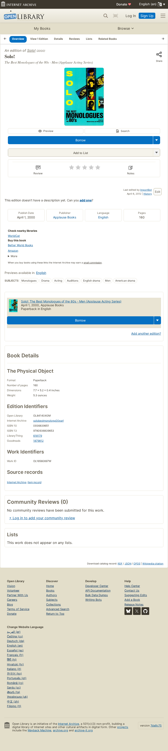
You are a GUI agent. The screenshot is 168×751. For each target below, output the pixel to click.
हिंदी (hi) (12, 659)
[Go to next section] (163, 39)
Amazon (13, 250)
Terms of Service (18, 609)
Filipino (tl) (14, 706)
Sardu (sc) (14, 687)
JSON (128, 563)
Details (58, 38)
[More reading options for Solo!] (156, 153)
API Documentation (97, 590)
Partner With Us (17, 595)
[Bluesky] (128, 611)
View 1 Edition (39, 38)
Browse (124, 28)
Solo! (31, 50)
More (14, 256)
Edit (157, 192)
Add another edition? (146, 333)
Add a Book (132, 599)
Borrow (80, 140)
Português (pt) (16, 678)
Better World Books (20, 245)
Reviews (74, 38)
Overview (18, 38)
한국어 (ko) (14, 673)
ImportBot (146, 189)
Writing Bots (93, 599)
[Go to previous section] (5, 39)
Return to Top (55, 613)
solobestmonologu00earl (48, 420)
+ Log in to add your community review (42, 518)
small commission (93, 262)
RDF (120, 563)
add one (86, 200)
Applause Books (64, 217)
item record (34, 482)
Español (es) (15, 650)
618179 (37, 435)
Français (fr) (15, 655)
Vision (11, 586)
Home (50, 586)
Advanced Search (57, 609)
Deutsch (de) (15, 641)
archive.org (60, 730)
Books (50, 590)
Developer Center (96, 586)
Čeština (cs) (15, 636)
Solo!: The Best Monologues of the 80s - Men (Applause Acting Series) (71, 301)
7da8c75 (156, 725)
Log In (131, 16)
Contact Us (131, 590)
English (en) (15, 645)
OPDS (136, 563)
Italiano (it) (14, 669)
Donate (123, 4)
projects (122, 727)
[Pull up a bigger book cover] (84, 124)
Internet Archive (16, 482)
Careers (12, 599)
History (148, 193)
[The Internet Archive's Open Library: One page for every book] (23, 16)
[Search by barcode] (115, 16)
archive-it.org (84, 730)
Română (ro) (15, 683)
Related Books (107, 38)
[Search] (105, 16)
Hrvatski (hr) (15, 664)
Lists (89, 38)
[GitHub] (145, 611)
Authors (51, 595)
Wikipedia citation (152, 563)
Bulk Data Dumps (96, 595)
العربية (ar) (14, 631)
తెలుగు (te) (13, 692)
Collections (53, 604)
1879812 (38, 440)
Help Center (132, 586)
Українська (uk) (17, 696)
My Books (42, 28)
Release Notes (134, 604)
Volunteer (13, 590)
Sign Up (147, 16)
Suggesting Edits (135, 595)
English (103, 217)
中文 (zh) (13, 701)
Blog (10, 604)
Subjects (52, 599)
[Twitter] (137, 611)
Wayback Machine (39, 730)
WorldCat (14, 235)
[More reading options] (156, 140)
